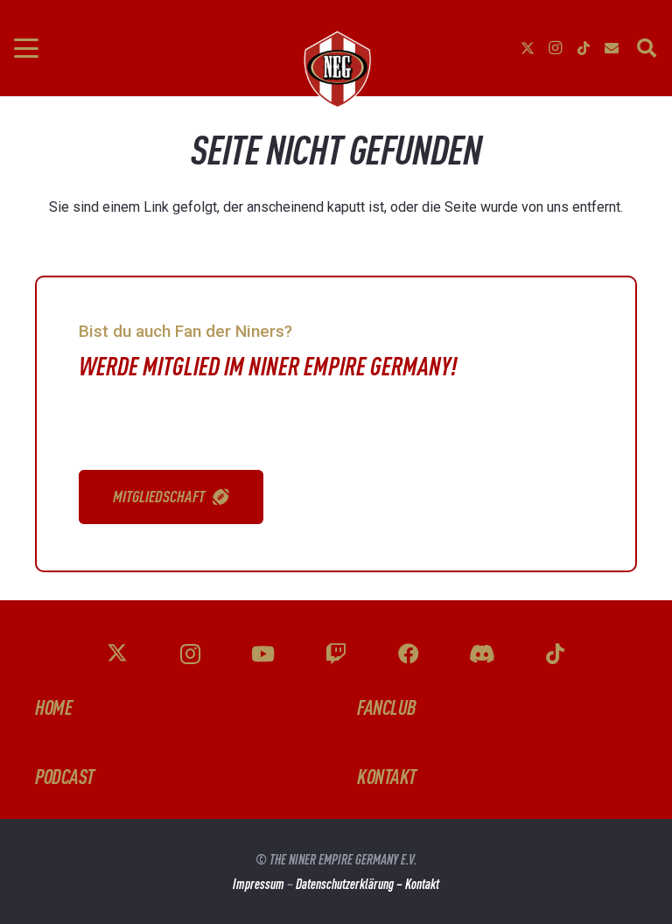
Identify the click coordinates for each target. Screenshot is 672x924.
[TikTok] (584, 48)
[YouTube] (263, 654)
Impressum (258, 884)
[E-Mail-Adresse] (612, 48)
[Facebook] (409, 654)
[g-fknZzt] (336, 69)
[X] (528, 48)
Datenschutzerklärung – (350, 884)
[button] (26, 48)
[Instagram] (556, 48)
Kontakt (422, 884)
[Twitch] (336, 654)
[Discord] (482, 654)
